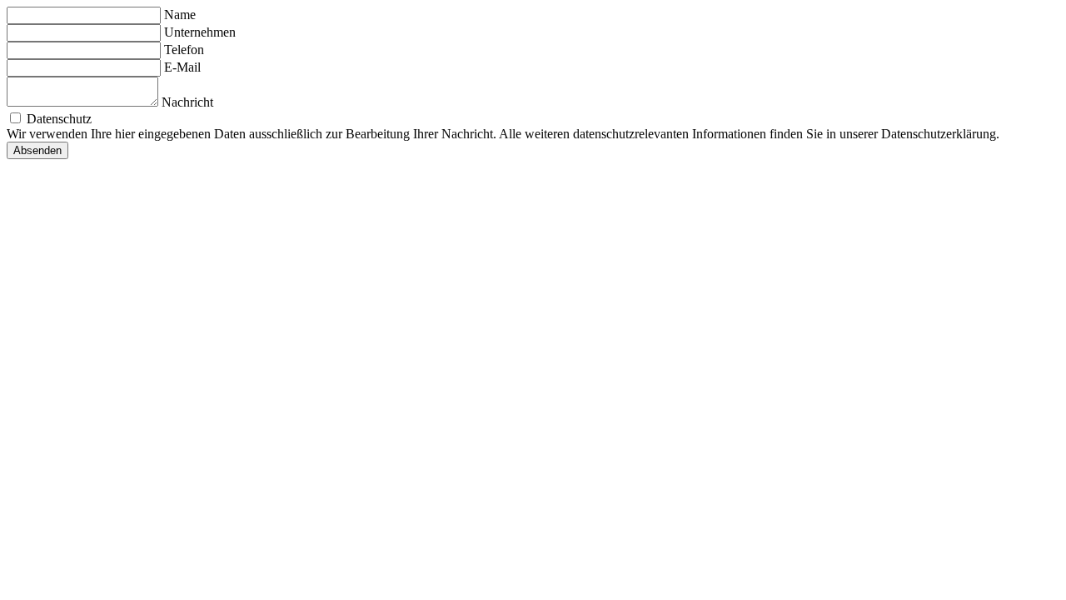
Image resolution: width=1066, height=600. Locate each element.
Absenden (37, 150)
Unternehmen (200, 32)
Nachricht (187, 102)
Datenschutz (59, 119)
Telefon (184, 49)
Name (180, 15)
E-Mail (182, 67)
